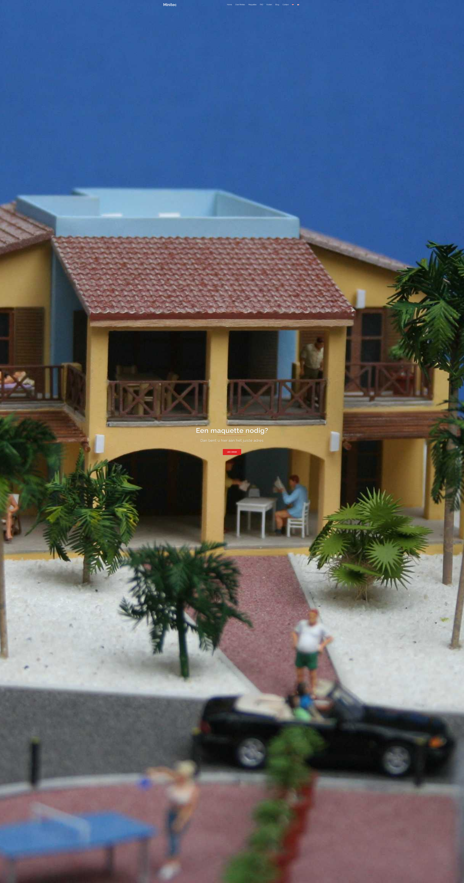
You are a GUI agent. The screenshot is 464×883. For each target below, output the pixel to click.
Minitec (170, 4)
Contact (286, 5)
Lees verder (232, 452)
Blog (277, 5)
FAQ (261, 5)
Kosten (269, 5)
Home (229, 5)
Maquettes (252, 5)
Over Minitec (240, 5)
